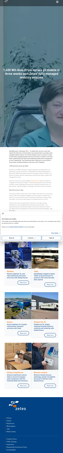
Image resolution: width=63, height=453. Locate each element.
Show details (54, 233)
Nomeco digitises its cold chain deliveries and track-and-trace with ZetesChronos (17, 276)
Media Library (11, 432)
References (10, 423)
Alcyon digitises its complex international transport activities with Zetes (17, 326)
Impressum (10, 444)
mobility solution (34, 181)
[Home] (7, 1)
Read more (23, 282)
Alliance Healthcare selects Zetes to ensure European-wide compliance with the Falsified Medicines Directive (17, 378)
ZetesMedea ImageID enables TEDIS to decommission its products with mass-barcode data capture (44, 276)
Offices (9, 418)
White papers (11, 426)
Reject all (11, 238)
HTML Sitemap (12, 442)
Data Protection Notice (16, 227)
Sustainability (11, 450)
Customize (30, 238)
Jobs (8, 429)
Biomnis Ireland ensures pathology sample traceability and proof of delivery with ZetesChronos (44, 378)
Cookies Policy (12, 439)
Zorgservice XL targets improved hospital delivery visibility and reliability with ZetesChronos (44, 327)
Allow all (51, 238)
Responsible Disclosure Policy (17, 447)
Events (9, 421)
